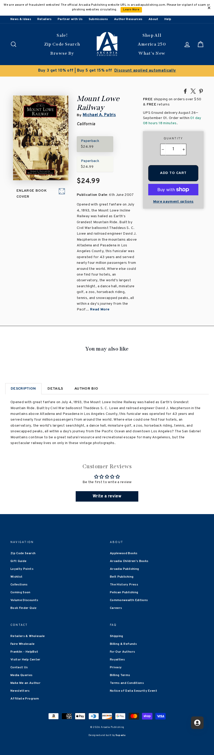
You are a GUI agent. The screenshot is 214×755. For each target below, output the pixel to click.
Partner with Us (70, 19)
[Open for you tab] (197, 722)
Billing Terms (120, 675)
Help (167, 19)
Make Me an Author (25, 683)
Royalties (117, 660)
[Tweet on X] (193, 91)
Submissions (98, 19)
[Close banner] (209, 7)
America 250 (152, 44)
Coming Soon (20, 592)
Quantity (173, 138)
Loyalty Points (21, 569)
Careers (116, 608)
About (153, 19)
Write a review (107, 496)
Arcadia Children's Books (129, 561)
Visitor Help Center (25, 660)
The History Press (124, 585)
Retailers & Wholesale (27, 636)
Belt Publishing (121, 577)
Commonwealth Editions (129, 600)
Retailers (44, 19)
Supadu (121, 735)
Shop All (151, 35)
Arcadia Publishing (124, 569)
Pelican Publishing (124, 592)
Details (55, 388)
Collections (19, 585)
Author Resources (128, 19)
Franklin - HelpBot (24, 652)
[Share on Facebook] (185, 91)
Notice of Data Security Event (133, 691)
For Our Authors (122, 652)
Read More (99, 309)
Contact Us (19, 667)
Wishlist (16, 577)
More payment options (173, 201)
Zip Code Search (62, 44)
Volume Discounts (24, 600)
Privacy (116, 667)
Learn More (131, 9)
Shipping (116, 636)
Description (23, 388)
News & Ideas (20, 19)
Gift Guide (18, 561)
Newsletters (20, 691)
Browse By (62, 53)
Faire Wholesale (22, 644)
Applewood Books (123, 553)
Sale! (62, 35)
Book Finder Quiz (23, 608)
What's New (151, 53)
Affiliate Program (24, 699)
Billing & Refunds (123, 644)
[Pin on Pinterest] (201, 91)
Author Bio (86, 388)
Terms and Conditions (127, 683)
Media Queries (21, 675)
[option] (107, 71)
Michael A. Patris (99, 115)
